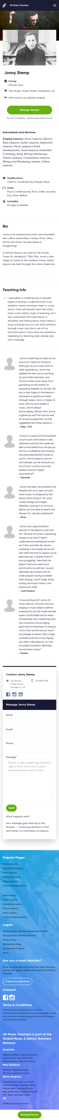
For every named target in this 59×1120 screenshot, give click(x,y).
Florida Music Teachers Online (18, 1088)
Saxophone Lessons (13, 904)
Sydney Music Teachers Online (18, 1058)
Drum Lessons (9, 873)
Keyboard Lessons (12, 877)
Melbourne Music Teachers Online (19, 1055)
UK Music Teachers (19, 5)
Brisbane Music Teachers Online (19, 1061)
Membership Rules (12, 944)
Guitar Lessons (10, 864)
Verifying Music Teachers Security (19, 936)
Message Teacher (29, 110)
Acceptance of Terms (13, 949)
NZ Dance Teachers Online (16, 1073)
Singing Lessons (11, 881)
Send (11, 808)
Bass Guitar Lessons (13, 868)
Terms (6, 953)
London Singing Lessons (15, 917)
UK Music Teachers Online (16, 1104)
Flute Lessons (9, 896)
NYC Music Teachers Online (16, 1095)
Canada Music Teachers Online (18, 1082)
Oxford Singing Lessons (14, 886)
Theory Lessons (10, 909)
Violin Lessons (10, 913)
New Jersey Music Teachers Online (20, 1092)
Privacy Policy (9, 940)
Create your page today (17, 981)
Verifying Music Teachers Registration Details (25, 931)
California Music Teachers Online (19, 1085)
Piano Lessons (10, 900)
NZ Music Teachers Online (15, 1070)
